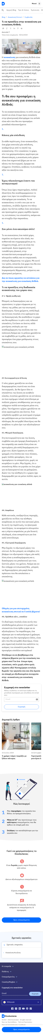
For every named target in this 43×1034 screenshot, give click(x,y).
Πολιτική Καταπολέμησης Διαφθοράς (14, 1025)
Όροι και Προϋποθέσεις (9, 1022)
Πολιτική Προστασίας (25, 1022)
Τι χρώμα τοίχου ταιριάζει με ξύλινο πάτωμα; (15, 724)
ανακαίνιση (9, 57)
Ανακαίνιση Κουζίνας (13, 953)
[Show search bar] (3, 10)
